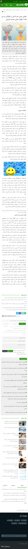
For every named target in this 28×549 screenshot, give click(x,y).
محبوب (13, 485)
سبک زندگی (24, 418)
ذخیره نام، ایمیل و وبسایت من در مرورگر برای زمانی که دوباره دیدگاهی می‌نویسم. (19, 352)
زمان (11, 320)
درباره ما (20, 1)
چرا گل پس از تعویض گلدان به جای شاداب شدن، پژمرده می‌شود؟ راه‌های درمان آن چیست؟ (10, 471)
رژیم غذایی (14, 320)
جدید (22, 485)
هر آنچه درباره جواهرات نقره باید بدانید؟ (11, 427)
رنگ (18, 520)
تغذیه (11, 520)
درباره (18, 320)
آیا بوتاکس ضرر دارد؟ (21, 402)
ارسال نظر (10, 351)
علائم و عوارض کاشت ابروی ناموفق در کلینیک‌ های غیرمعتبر (15, 499)
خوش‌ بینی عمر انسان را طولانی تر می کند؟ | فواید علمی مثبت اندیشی (14, 18)
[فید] (1, 1)
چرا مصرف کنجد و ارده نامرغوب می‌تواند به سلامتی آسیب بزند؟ (15, 493)
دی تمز (20, 543)
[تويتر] (17, 313)
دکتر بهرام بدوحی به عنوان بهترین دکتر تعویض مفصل (14, 393)
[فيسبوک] (20, 313)
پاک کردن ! (5, 351)
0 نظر (5, 11)
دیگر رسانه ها (15, 1)
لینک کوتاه (18, 316)
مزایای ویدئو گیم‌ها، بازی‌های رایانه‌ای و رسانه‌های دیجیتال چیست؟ (14, 307)
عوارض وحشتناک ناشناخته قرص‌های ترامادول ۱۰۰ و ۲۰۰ (16, 309)
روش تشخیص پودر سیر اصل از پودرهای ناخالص (15, 412)
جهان (20, 320)
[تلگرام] (22, 313)
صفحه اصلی (25, 1)
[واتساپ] (25, 313)
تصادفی (5, 485)
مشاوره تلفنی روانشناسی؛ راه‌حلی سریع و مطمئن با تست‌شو (15, 297)
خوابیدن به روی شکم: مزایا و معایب (11, 458)
